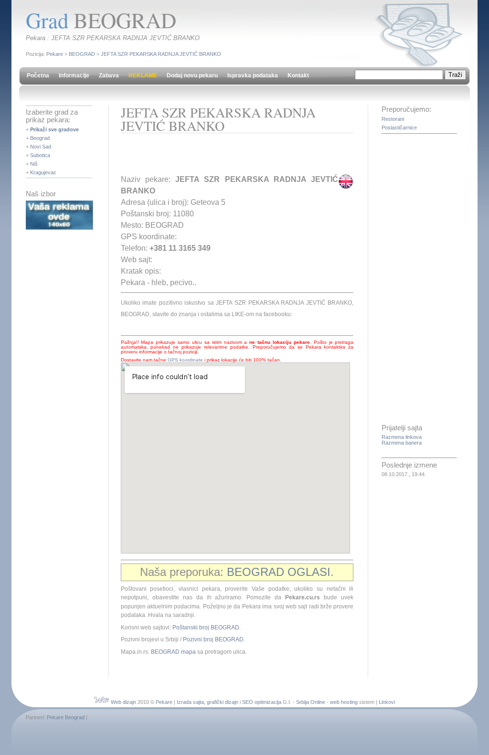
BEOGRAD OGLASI (278, 571)
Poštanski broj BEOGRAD (205, 627)
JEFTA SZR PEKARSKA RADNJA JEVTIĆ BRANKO (161, 54)
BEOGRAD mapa (173, 652)
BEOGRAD (82, 54)
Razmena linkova (402, 437)
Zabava (109, 75)
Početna (38, 75)
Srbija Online (310, 702)
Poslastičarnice (399, 127)
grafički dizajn (222, 702)
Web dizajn (123, 702)
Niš (34, 164)
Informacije (74, 75)
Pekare (54, 54)
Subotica (40, 155)
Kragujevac (43, 172)
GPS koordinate (185, 359)
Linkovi (387, 702)
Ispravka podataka (252, 75)
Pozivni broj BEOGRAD (213, 639)
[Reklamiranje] (59, 228)
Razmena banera (402, 443)
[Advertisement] (232, 157)
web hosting (344, 702)
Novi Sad (40, 146)
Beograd (40, 138)
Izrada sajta (190, 702)
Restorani (393, 119)
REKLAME (142, 75)
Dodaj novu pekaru (192, 75)
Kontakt (298, 75)
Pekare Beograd (66, 717)
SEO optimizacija (261, 702)
